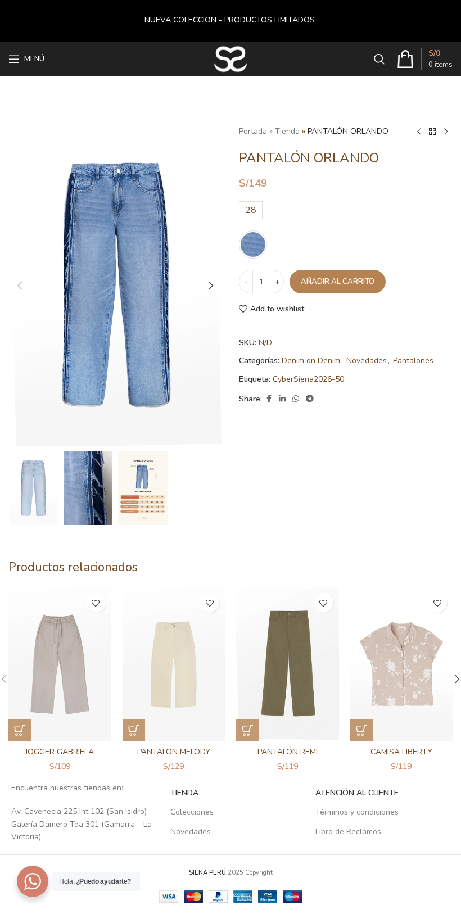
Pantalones (413, 360)
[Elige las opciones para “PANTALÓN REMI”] (247, 730)
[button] (19, 285)
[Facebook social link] (268, 399)
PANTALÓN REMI (287, 751)
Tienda (287, 131)
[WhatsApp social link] (295, 399)
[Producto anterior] (419, 132)
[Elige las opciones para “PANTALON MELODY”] (134, 730)
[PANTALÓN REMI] (287, 664)
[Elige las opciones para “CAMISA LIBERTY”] (361, 730)
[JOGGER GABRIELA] (59, 664)
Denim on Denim (311, 360)
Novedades (366, 360)
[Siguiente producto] (446, 132)
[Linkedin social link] (282, 399)
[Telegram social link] (309, 399)
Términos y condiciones (357, 812)
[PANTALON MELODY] (174, 664)
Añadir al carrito (337, 282)
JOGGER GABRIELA (59, 751)
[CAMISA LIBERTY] (401, 664)
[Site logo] (231, 58)
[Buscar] (379, 59)
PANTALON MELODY (173, 751)
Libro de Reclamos (348, 831)
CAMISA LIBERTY (401, 751)
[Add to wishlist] (96, 603)
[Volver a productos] (432, 132)
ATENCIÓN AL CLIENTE (357, 793)
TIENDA (184, 793)
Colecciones (192, 812)
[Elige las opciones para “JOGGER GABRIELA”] (19, 730)
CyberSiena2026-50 (308, 379)
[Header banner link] (230, 21)
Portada (253, 131)
